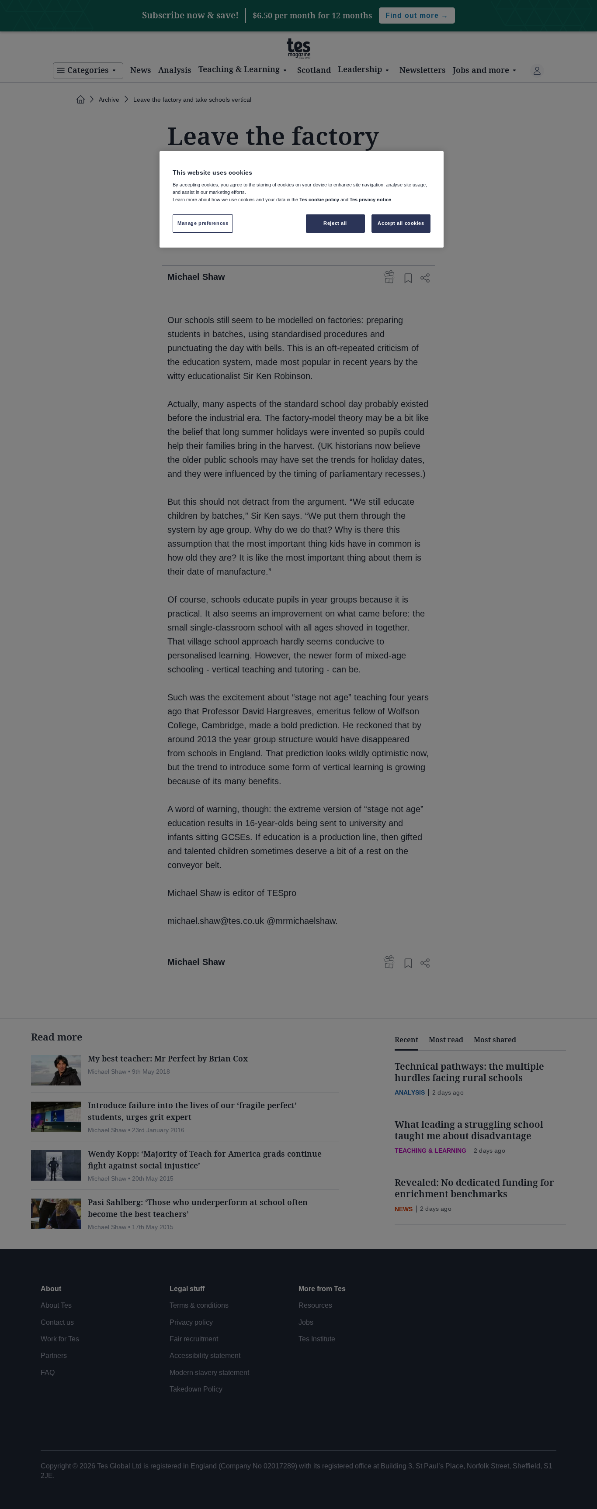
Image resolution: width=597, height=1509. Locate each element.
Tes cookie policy (319, 199)
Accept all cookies (401, 223)
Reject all (335, 223)
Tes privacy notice (370, 199)
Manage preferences (202, 223)
